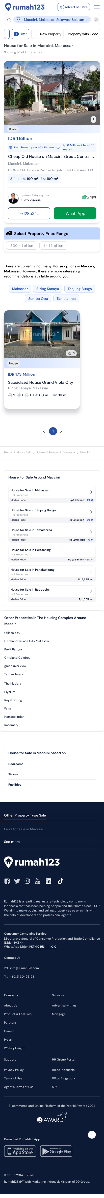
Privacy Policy (14, 1070)
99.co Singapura (63, 1078)
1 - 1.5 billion (53, 245)
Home (8, 452)
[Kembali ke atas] (92, 1135)
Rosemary (11, 725)
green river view (15, 666)
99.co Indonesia (63, 1070)
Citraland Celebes (17, 658)
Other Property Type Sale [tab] (25, 815)
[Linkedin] (48, 881)
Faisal (8, 708)
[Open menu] (97, 7)
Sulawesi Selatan (47, 452)
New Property (51, 34)
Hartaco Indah (14, 717)
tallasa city (12, 633)
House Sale (24, 452)
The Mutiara (12, 684)
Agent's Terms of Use (19, 1087)
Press (8, 1040)
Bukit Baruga (13, 649)
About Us (10, 1005)
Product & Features (18, 1014)
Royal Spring (13, 700)
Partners (10, 1023)
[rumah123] (52, 862)
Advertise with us (64, 1005)
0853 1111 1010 (46, 947)
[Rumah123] (25, 7)
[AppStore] (20, 1151)
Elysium (9, 692)
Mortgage (59, 1014)
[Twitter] (17, 881)
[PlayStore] (56, 1151)
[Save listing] (93, 68)
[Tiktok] (61, 881)
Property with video (83, 34)
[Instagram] (27, 881)
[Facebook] (7, 881)
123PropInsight (14, 1048)
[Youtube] (37, 881)
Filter (21, 34)
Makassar (69, 452)
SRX (54, 1087)
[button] (49, 19)
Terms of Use (13, 1078)
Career (9, 1031)
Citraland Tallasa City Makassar (26, 641)
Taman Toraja (13, 674)
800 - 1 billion (21, 245)
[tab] (52, 764)
